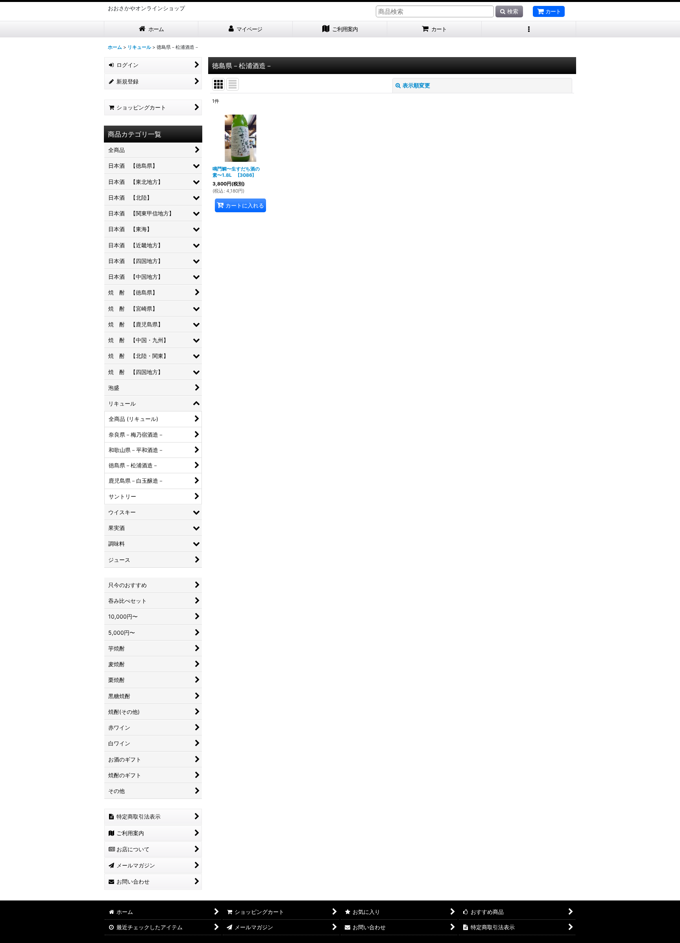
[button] (529, 29)
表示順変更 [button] (416, 85)
